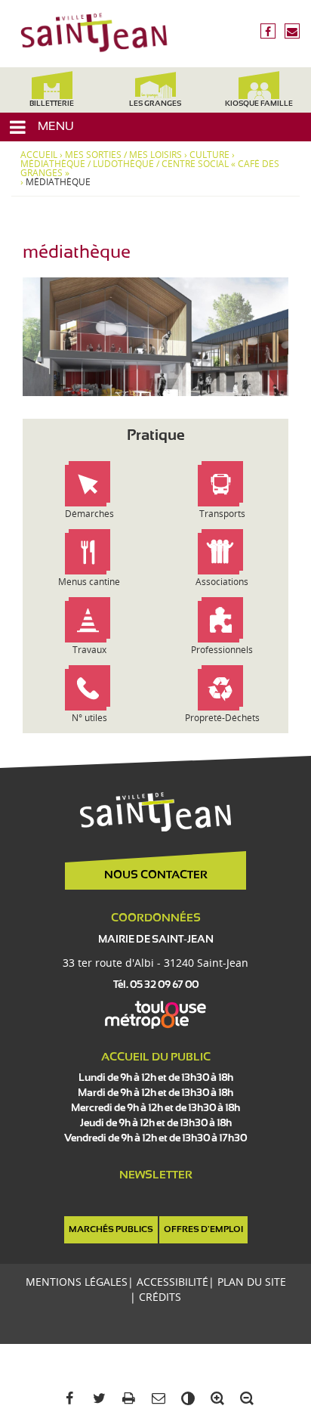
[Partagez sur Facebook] (67, 1399)
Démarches (89, 513)
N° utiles (89, 717)
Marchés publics (111, 1229)
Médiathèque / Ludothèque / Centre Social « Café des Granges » (149, 168)
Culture (209, 154)
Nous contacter (156, 875)
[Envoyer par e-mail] (155, 1399)
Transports (222, 513)
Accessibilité (172, 1281)
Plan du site (251, 1281)
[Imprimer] (125, 1399)
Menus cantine (89, 581)
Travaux (89, 649)
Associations (222, 581)
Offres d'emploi (203, 1229)
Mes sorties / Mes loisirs (123, 154)
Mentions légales (77, 1281)
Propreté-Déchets (222, 717)
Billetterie (51, 104)
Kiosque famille (259, 104)
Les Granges (155, 104)
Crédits (160, 1297)
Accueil (38, 154)
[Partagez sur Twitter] (96, 1399)
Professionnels (222, 649)
